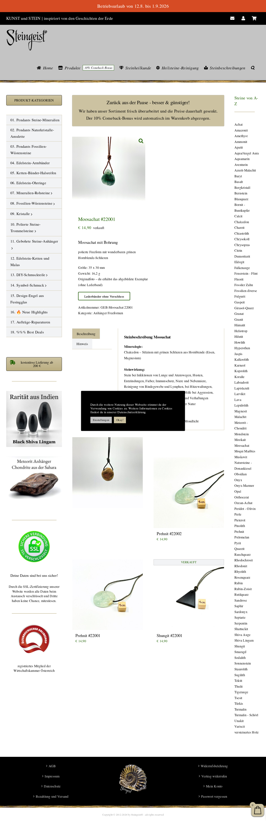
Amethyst (241, 136)
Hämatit (239, 325)
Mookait (240, 439)
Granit (238, 319)
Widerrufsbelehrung (214, 766)
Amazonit (241, 130)
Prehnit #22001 (87, 635)
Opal (237, 491)
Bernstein (240, 193)
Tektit (238, 680)
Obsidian (240, 474)
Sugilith (239, 675)
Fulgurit (239, 296)
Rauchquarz (242, 554)
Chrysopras (242, 245)
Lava (237, 399)
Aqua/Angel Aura (246, 153)
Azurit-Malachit (245, 170)
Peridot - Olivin (245, 508)
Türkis (238, 703)
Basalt (238, 181)
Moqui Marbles (244, 451)
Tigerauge (241, 692)
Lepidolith (241, 405)
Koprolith (241, 371)
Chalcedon (241, 222)
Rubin (238, 583)
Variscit (239, 726)
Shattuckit (241, 629)
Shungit (239, 646)
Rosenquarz (242, 577)
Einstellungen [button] (101, 420)
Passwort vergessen (214, 796)
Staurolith (241, 669)
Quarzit (239, 548)
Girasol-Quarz (244, 308)
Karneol (239, 365)
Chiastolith (241, 233)
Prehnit (239, 531)
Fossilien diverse (245, 290)
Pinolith (239, 525)
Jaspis (238, 354)
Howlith (239, 342)
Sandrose (240, 600)
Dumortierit (242, 256)
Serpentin (240, 623)
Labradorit (241, 382)
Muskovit (240, 457)
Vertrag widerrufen (214, 776)
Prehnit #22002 (169, 533)
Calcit (238, 216)
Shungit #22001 (169, 635)
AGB (52, 766)
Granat (239, 313)
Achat (238, 124)
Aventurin (241, 164)
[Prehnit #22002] (189, 492)
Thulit (238, 686)
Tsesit (238, 698)
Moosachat (241, 445)
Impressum (52, 776)
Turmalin (240, 709)
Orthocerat (241, 497)
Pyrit (237, 543)
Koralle (239, 376)
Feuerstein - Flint (245, 273)
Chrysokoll (241, 239)
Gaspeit (239, 302)
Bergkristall (242, 187)
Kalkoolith (241, 359)
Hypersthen (242, 348)
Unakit (239, 720)
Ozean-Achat (243, 503)
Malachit (240, 416)
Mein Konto (214, 786)
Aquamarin (242, 158)
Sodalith (240, 657)
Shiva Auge (242, 634)
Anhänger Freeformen (108, 313)
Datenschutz (52, 786)
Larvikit (239, 394)
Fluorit (239, 279)
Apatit (238, 147)
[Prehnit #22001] (107, 594)
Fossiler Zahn (243, 285)
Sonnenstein (242, 663)
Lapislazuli (241, 388)
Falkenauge (242, 267)
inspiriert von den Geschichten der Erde (78, 18)
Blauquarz (241, 199)
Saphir (238, 606)
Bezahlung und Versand (52, 796)
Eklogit (239, 262)
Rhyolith (240, 571)
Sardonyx (241, 611)
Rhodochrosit (243, 560)
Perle (237, 514)
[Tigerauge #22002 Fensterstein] (107, 472)
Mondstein (241, 434)
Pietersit (239, 520)
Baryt (238, 176)
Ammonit (240, 141)
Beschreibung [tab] (86, 334)
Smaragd (240, 652)
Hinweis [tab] (82, 344)
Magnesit (240, 411)
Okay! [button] (119, 420)
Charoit (239, 227)
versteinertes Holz (246, 732)
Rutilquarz (241, 594)
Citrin (238, 250)
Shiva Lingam (244, 640)
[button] (253, 67)
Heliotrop (240, 331)
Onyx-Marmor (244, 485)
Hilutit (238, 336)
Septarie (239, 617)
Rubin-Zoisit (243, 589)
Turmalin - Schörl (246, 715)
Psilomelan (241, 537)
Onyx (238, 480)
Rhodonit (240, 566)
